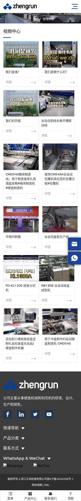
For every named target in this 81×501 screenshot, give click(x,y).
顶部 (71, 496)
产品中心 (30, 496)
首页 (36, 18)
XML (46, 485)
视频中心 (48, 18)
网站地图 (37, 485)
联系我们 (50, 496)
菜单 (10, 496)
